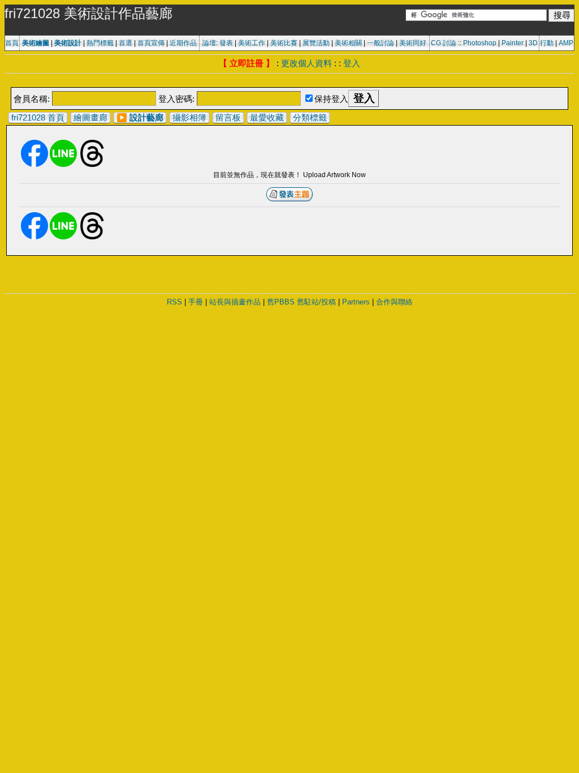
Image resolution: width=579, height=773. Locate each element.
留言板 (228, 117)
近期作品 (183, 43)
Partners (356, 302)
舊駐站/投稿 (316, 302)
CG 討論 (443, 43)
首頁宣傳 (151, 43)
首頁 (12, 43)
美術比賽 (283, 43)
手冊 (195, 302)
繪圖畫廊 (90, 117)
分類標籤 (310, 117)
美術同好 (412, 43)
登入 (351, 63)
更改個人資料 (306, 63)
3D (533, 43)
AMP (566, 43)
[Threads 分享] (92, 165)
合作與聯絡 (394, 302)
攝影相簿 (189, 117)
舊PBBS (281, 302)
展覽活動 (316, 43)
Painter (513, 43)
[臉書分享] (34, 165)
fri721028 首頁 (37, 117)
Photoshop (479, 43)
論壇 (209, 43)
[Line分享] (63, 165)
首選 (125, 43)
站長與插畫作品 (235, 302)
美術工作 (251, 43)
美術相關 (348, 43)
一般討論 (380, 43)
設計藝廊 (146, 117)
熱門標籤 (100, 43)
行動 (547, 43)
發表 (226, 43)
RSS (174, 302)
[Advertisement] (289, 81)
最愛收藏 (267, 117)
